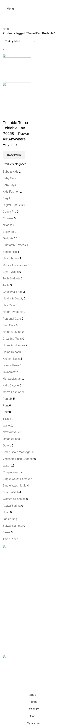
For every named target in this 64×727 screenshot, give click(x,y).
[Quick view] (16, 115)
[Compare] (7, 115)
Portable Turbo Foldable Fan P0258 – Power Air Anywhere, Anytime (16, 133)
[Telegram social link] (41, 2)
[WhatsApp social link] (24, 679)
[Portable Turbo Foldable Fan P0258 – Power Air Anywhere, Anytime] (17, 68)
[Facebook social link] (23, 2)
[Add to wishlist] (24, 115)
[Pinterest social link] (32, 2)
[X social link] (27, 2)
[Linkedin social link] (36, 2)
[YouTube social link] (18, 679)
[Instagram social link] (11, 679)
